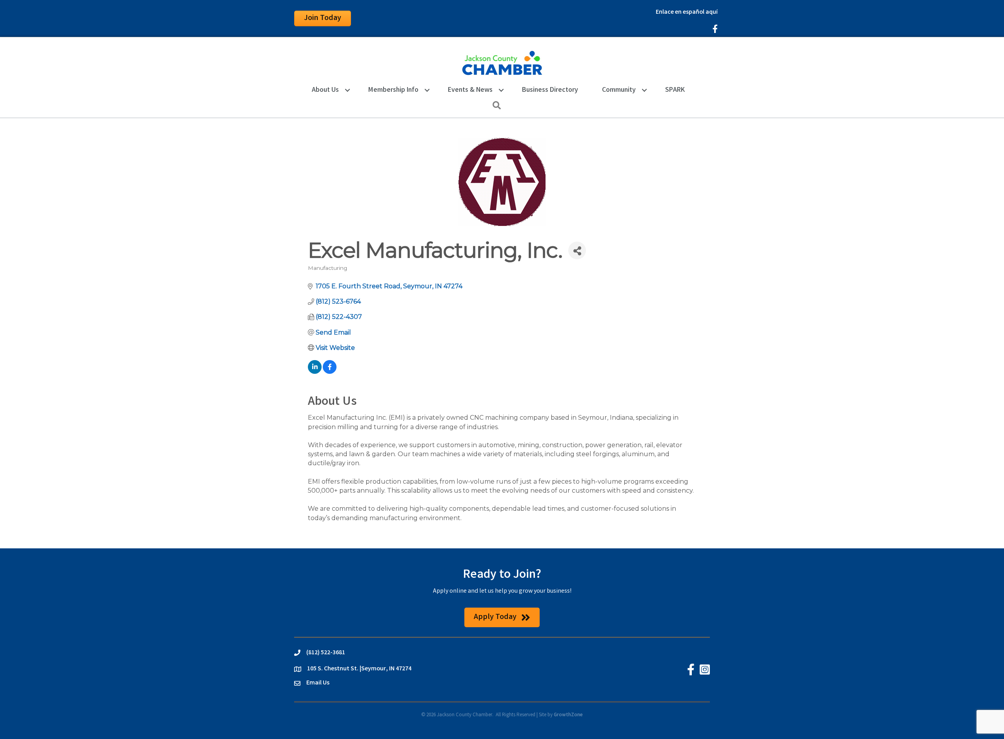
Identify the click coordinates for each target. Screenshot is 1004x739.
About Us (325, 90)
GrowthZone (568, 715)
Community (619, 90)
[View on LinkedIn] (315, 371)
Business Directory (550, 90)
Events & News (470, 90)
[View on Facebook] (329, 371)
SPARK (675, 90)
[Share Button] (577, 250)
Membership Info (393, 90)
